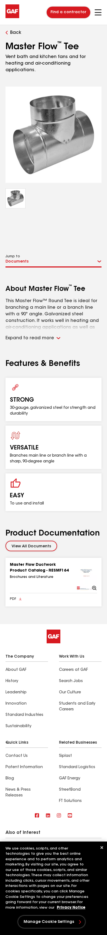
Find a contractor (68, 12)
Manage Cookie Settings (49, 922)
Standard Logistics (77, 767)
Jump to (12, 256)
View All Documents (31, 546)
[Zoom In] (86, 576)
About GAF (15, 670)
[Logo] (12, 17)
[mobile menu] (98, 12)
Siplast (65, 756)
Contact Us (16, 756)
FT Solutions (70, 801)
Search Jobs (71, 681)
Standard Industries (24, 715)
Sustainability (18, 726)
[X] (48, 816)
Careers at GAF (73, 670)
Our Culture (70, 692)
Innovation (16, 704)
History (11, 681)
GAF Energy (69, 778)
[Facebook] (37, 816)
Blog (9, 778)
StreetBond (70, 790)
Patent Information (24, 767)
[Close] (101, 847)
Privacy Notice (71, 907)
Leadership (16, 692)
